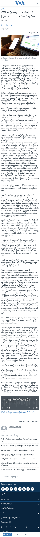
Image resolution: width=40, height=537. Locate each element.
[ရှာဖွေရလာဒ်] (34, 534)
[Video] (17, 534)
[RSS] (24, 489)
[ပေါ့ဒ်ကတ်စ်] (28, 489)
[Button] (32, 32)
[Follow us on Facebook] (3, 489)
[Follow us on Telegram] (20, 489)
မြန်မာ (3, 8)
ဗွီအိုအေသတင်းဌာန (10, 402)
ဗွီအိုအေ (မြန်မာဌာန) (6, 25)
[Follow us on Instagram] (15, 489)
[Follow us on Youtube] (11, 489)
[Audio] (26, 534)
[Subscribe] (32, 489)
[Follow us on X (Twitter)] (7, 489)
